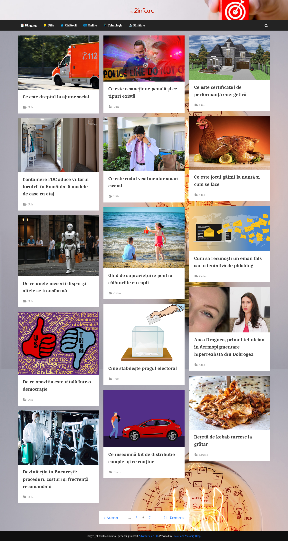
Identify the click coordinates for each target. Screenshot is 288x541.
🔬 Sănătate (137, 25)
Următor (175, 517)
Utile (30, 107)
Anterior (112, 517)
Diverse (203, 455)
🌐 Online (90, 25)
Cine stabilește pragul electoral (142, 368)
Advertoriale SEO (148, 536)
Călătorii (118, 293)
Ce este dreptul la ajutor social (56, 97)
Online (203, 276)
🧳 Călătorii (68, 25)
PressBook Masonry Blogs (187, 536)
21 (165, 517)
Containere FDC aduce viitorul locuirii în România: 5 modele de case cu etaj (56, 187)
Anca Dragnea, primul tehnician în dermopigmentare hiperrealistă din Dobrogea (229, 347)
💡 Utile (48, 25)
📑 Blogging (28, 25)
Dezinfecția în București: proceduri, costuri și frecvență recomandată (56, 479)
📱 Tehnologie (112, 25)
